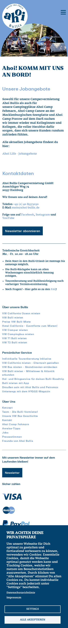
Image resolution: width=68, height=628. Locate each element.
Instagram (43, 214)
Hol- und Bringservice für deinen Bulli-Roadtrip (33, 379)
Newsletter (12, 473)
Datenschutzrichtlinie (21, 593)
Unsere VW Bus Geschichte (20, 416)
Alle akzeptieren (32, 619)
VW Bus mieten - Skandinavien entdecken (29, 367)
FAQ (53, 289)
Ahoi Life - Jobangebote (19, 153)
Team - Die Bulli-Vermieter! (20, 412)
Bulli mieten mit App (15, 383)
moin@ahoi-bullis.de (25, 207)
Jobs (5, 432)
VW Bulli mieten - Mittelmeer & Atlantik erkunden (28, 373)
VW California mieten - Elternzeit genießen (30, 363)
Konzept (7, 407)
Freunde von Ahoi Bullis (17, 441)
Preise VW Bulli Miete (16, 321)
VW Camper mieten (15, 330)
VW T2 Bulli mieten (14, 342)
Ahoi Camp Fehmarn (15, 424)
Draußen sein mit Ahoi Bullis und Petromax (30, 387)
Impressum (14, 597)
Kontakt (7, 420)
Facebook (27, 214)
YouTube (8, 218)
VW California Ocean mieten (21, 313)
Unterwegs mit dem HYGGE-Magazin (26, 391)
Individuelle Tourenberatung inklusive (26, 359)
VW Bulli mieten (12, 317)
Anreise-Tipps (11, 428)
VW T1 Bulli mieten (14, 338)
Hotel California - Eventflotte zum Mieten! (29, 326)
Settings (32, 609)
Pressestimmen (12, 437)
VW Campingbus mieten (18, 334)
